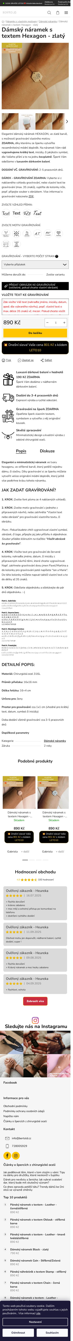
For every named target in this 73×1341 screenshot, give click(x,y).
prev (3, 794)
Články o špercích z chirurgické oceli (25, 1121)
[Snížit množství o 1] (47, 322)
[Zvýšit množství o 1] (64, 322)
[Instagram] (16, 1156)
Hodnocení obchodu (35, 872)
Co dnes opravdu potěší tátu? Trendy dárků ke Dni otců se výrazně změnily (33, 1188)
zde (38, 1313)
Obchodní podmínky (15, 1106)
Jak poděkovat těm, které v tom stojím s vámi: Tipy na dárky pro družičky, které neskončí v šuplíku (34, 1174)
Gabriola (12, 851)
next (67, 794)
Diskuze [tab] (47, 451)
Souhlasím (52, 1333)
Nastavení (35, 1322)
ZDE (31, 196)
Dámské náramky (55, 741)
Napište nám (11, 1116)
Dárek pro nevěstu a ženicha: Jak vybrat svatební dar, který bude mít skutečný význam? (32, 1181)
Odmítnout (18, 1333)
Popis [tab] (21, 451)
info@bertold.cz (21, 1138)
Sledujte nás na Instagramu (36, 1026)
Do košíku (35, 333)
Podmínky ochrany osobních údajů (23, 1111)
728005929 (19, 1146)
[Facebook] (7, 1156)
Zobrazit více (35, 1001)
